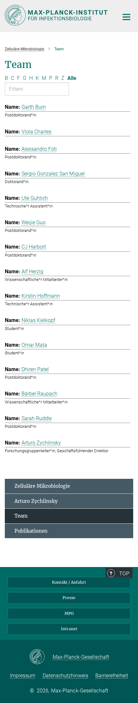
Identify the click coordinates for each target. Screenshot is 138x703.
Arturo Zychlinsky (36, 501)
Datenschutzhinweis (65, 676)
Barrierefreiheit (111, 676)
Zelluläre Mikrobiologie (42, 486)
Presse (69, 597)
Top (124, 573)
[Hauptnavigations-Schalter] (126, 17)
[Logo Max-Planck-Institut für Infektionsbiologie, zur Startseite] (57, 15)
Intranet (69, 628)
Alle (71, 78)
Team (21, 516)
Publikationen (30, 531)
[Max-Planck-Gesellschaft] (41, 657)
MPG (69, 613)
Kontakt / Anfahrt (69, 582)
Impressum (22, 676)
